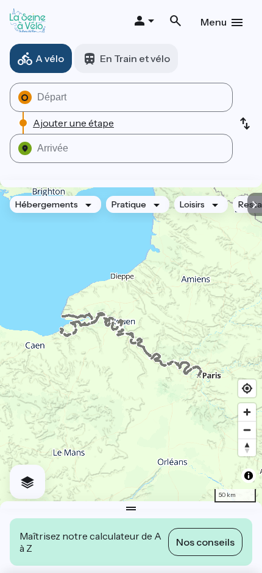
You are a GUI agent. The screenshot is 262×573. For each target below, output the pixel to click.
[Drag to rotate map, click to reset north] (247, 447)
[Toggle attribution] (248, 475)
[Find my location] (247, 388)
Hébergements (46, 204)
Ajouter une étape (73, 123)
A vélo (49, 58)
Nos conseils (205, 542)
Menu (213, 22)
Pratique (129, 204)
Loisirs (192, 204)
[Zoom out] (247, 430)
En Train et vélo (135, 58)
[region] (131, 344)
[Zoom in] (247, 412)
